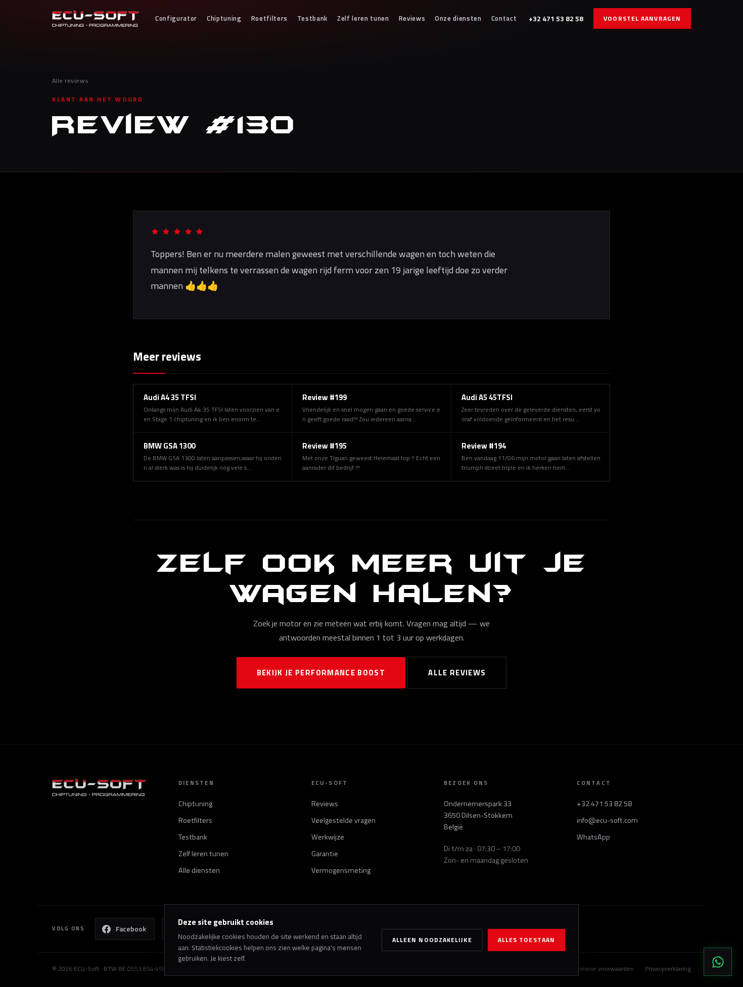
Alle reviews (70, 80)
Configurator (176, 18)
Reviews (412, 18)
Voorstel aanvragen (642, 18)
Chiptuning (224, 18)
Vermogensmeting (340, 870)
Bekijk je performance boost (321, 672)
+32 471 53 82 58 (556, 18)
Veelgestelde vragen (343, 820)
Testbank (312, 18)
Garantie (324, 853)
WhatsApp (593, 837)
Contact (504, 18)
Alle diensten (199, 870)
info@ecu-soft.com (607, 820)
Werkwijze (327, 837)
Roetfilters (269, 18)
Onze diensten (458, 18)
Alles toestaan (526, 940)
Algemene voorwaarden (601, 968)
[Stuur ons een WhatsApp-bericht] (718, 962)
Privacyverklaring (668, 968)
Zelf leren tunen (363, 18)
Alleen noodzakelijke (432, 940)
